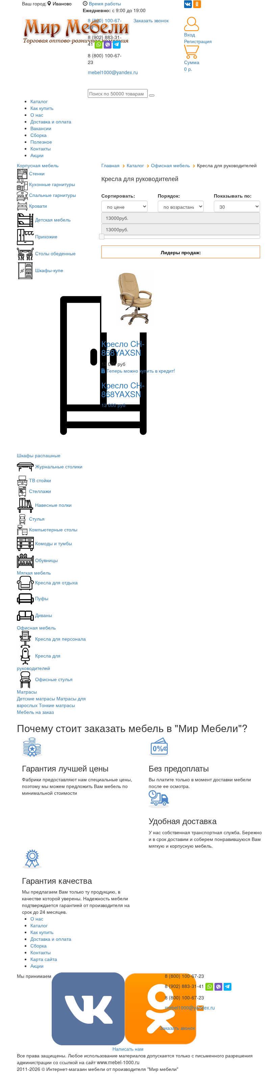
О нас (36, 114)
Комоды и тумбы (53, 543)
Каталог (39, 101)
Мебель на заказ (35, 711)
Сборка (38, 135)
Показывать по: (233, 195)
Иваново (62, 3)
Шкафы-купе (48, 270)
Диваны (43, 615)
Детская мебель (52, 219)
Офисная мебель (36, 627)
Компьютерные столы (52, 529)
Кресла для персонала (60, 638)
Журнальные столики (58, 466)
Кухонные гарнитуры (51, 184)
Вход (189, 34)
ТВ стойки (39, 480)
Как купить (41, 108)
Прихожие (45, 236)
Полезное (41, 141)
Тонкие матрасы (57, 705)
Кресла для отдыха (56, 582)
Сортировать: (118, 195)
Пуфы (41, 598)
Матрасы (27, 691)
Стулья (36, 518)
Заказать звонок (177, 1027)
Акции (37, 155)
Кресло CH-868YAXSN (123, 348)
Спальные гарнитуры (52, 195)
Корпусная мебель (37, 165)
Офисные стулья (53, 679)
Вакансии (40, 128)
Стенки (36, 173)
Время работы (105, 3)
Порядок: (169, 195)
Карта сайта (43, 959)
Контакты (40, 148)
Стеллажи (39, 491)
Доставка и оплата (50, 121)
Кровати (37, 205)
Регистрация (198, 41)
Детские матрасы (36, 698)
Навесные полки (53, 504)
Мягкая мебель (34, 572)
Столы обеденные (55, 253)
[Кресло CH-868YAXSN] (135, 297)
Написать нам (128, 1048)
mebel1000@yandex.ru (190, 1007)
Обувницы (46, 560)
